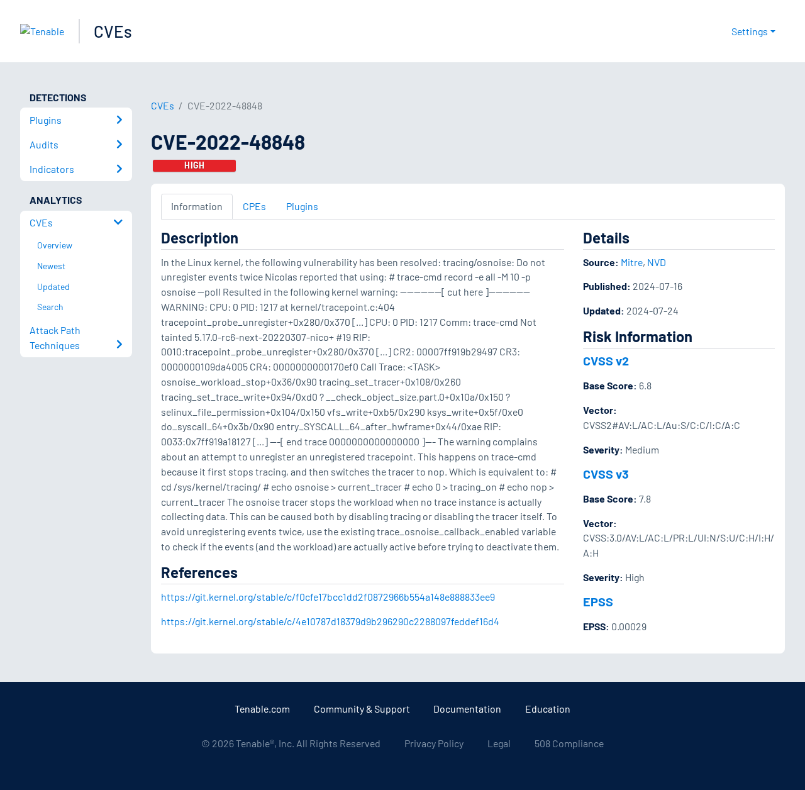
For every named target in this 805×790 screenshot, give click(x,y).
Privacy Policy (434, 743)
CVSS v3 (606, 473)
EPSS (598, 601)
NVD (656, 262)
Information (197, 206)
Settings (749, 31)
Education (547, 709)
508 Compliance (569, 743)
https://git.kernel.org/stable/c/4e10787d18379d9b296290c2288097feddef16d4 (330, 621)
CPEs (254, 206)
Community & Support (362, 709)
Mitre (632, 262)
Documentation (467, 709)
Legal (499, 743)
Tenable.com (262, 709)
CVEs (113, 31)
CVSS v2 (606, 360)
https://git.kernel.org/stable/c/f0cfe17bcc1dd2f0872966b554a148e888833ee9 (328, 597)
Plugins (302, 206)
